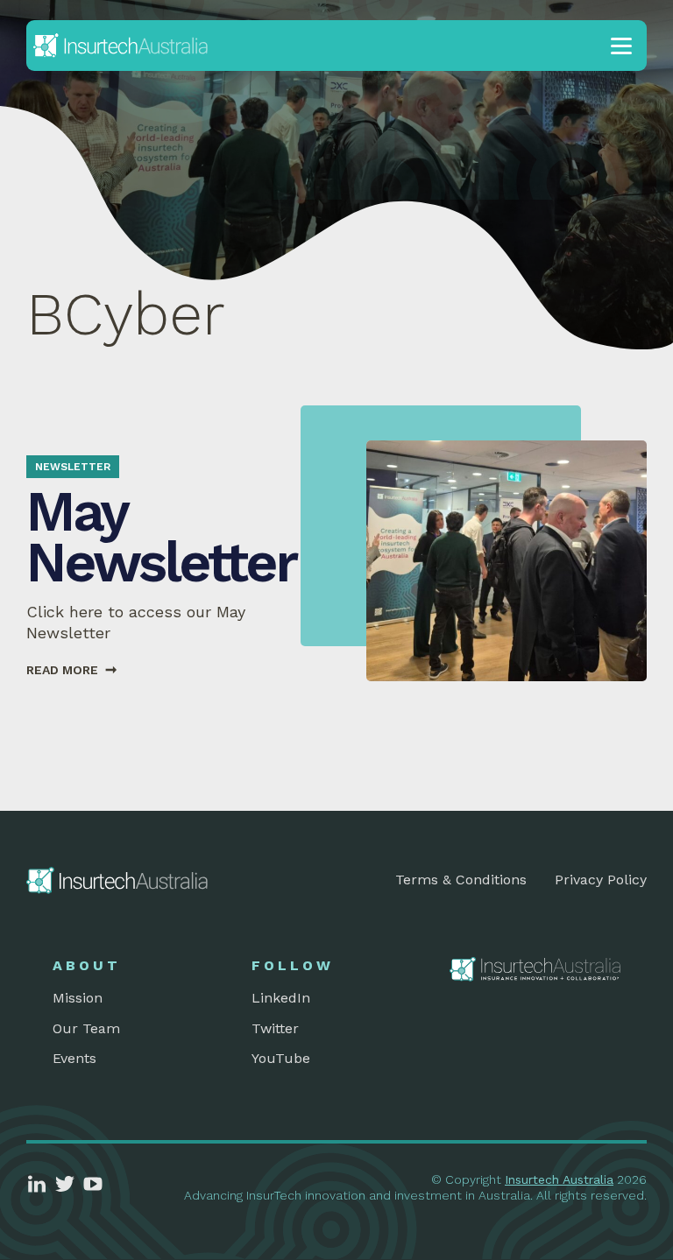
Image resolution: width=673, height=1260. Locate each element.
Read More (71, 670)
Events (74, 1058)
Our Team (86, 1028)
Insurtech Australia (559, 1179)
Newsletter (72, 467)
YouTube (280, 1058)
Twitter (275, 1028)
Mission (78, 997)
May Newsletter (161, 536)
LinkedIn (280, 997)
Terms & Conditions (461, 879)
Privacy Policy (601, 879)
